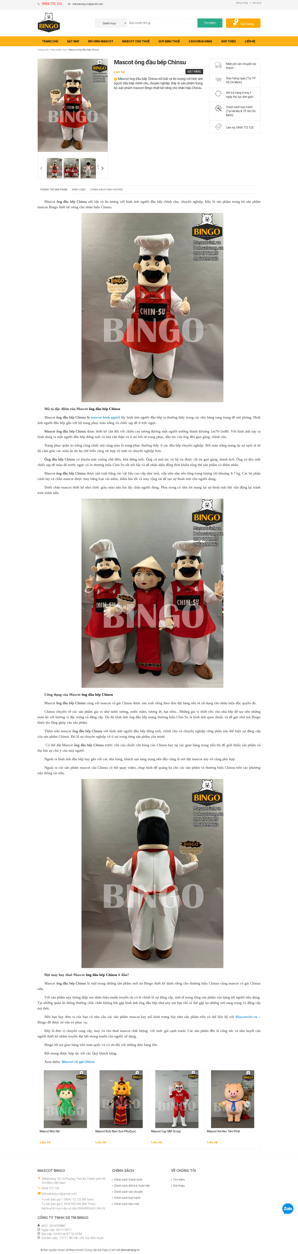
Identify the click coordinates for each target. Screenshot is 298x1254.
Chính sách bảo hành (127, 1197)
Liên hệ (119, 72)
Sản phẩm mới (58, 49)
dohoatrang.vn (130, 1250)
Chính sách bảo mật (126, 1204)
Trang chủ (43, 49)
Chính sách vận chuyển (106, 189)
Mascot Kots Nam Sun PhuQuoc (116, 1124)
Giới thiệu (179, 1185)
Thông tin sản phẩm (53, 189)
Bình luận (78, 189)
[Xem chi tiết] (88, 1145)
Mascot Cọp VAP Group (166, 1124)
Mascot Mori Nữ (50, 1124)
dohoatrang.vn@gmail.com (88, 4)
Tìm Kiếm (210, 23)
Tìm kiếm (179, 1179)
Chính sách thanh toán (128, 1179)
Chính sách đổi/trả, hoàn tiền (132, 1185)
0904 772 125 (50, 1188)
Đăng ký (257, 2)
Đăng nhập (242, 2)
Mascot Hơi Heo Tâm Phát (224, 1124)
